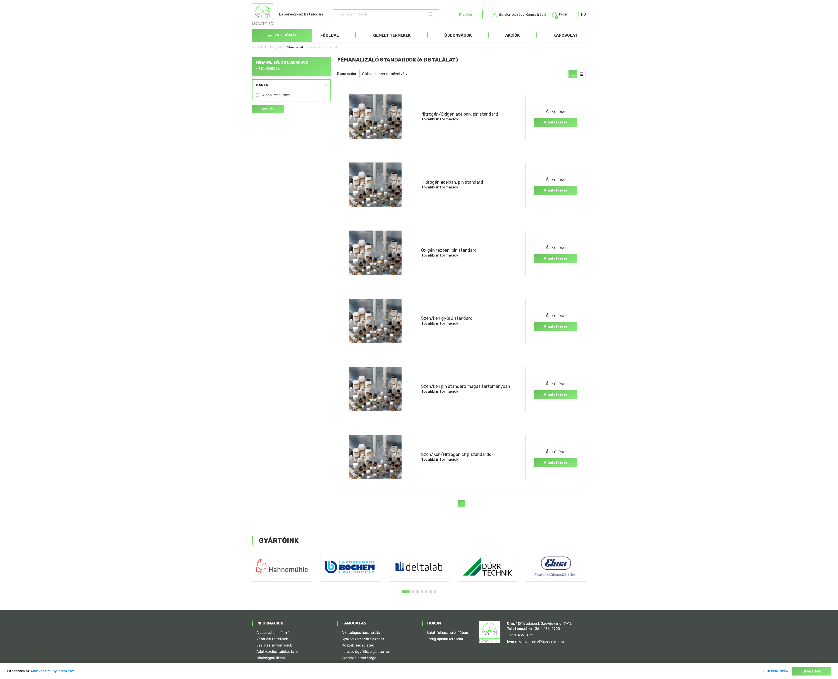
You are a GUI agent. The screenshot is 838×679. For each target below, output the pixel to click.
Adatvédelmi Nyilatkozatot (53, 671)
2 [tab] (413, 591)
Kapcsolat (565, 35)
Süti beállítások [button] (775, 671)
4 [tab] (422, 591)
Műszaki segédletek (358, 645)
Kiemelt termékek (392, 35)
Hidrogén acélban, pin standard (452, 182)
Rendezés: (346, 74)
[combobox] (583, 14)
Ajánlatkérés (556, 122)
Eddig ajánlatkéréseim (445, 639)
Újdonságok (458, 35)
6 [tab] (430, 591)
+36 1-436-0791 (520, 635)
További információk (439, 119)
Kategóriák (286, 35)
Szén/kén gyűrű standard (447, 318)
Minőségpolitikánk (271, 658)
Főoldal (329, 35)
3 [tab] (417, 591)
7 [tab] (435, 591)
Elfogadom (811, 671)
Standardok (295, 47)
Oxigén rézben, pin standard (449, 250)
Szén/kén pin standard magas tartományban (465, 386)
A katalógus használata (361, 633)
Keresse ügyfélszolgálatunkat (366, 652)
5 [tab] (426, 591)
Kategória (276, 47)
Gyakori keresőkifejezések (363, 639)
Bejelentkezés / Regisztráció (522, 14)
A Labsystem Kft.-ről (273, 633)
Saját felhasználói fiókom (447, 633)
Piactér (466, 14)
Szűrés (268, 109)
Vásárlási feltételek (272, 639)
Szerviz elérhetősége (359, 658)
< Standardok (268, 68)
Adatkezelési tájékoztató (277, 652)
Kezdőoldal (259, 47)
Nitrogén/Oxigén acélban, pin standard (459, 114)
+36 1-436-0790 (546, 629)
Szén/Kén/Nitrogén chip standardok (457, 454)
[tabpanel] (282, 566)
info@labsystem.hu (548, 641)
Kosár (562, 14)
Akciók (512, 35)
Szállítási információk (274, 645)
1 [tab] (406, 591)
